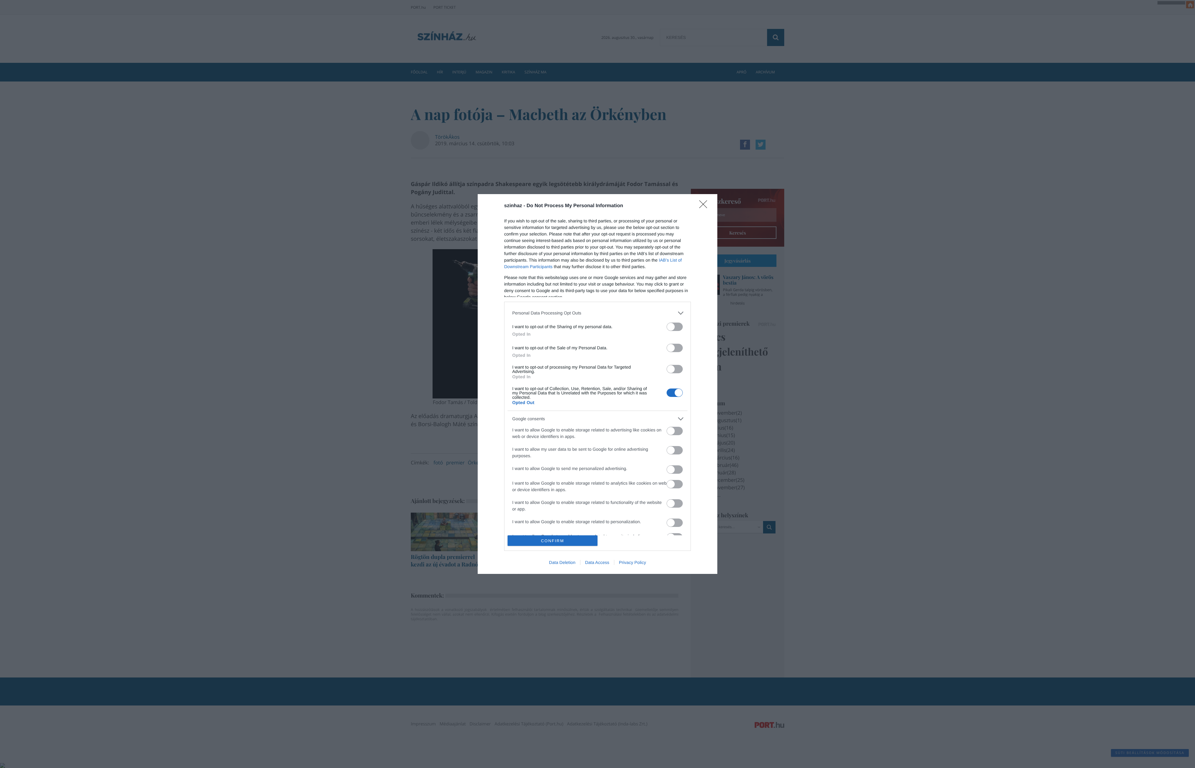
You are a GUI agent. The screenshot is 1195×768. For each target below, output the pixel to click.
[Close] (705, 206)
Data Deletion (562, 562)
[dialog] (597, 384)
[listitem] (597, 313)
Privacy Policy (632, 562)
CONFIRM (552, 540)
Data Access (597, 562)
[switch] (675, 327)
